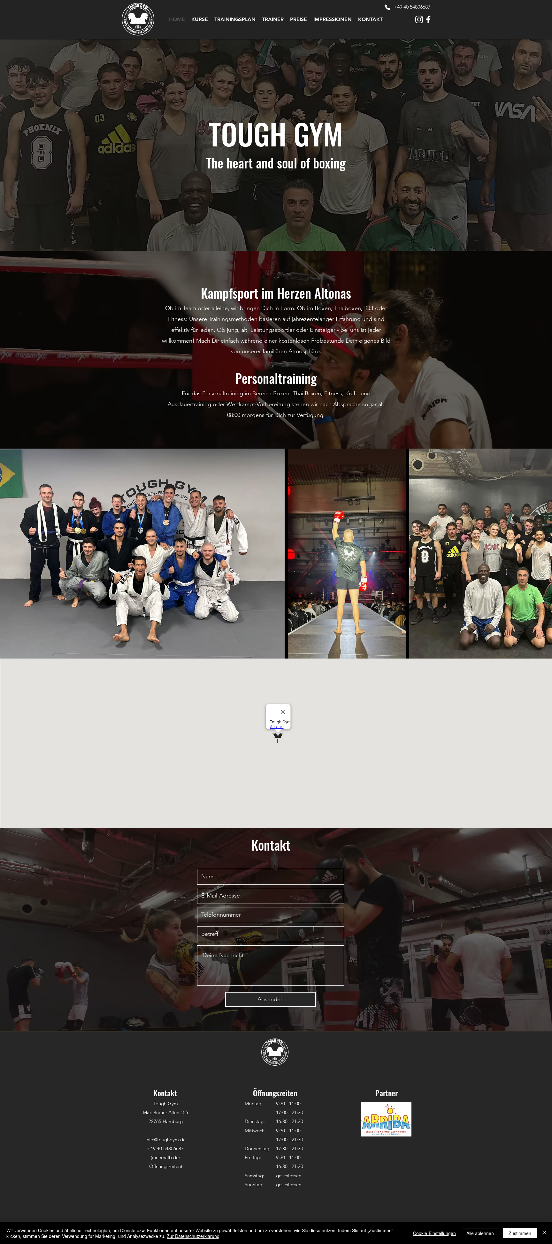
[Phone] (387, 7)
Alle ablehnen (480, 1233)
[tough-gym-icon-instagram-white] (419, 19)
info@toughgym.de (165, 1139)
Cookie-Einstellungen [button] (434, 1233)
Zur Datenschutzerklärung (193, 1236)
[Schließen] (544, 1233)
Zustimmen (520, 1233)
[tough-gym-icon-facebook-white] (428, 19)
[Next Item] (541, 554)
